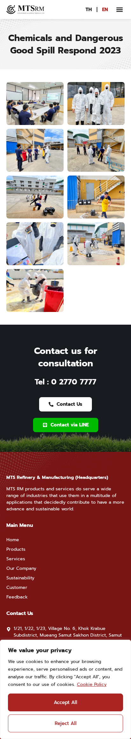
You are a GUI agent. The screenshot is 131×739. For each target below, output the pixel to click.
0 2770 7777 (73, 382)
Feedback (17, 597)
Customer (16, 587)
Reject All (66, 723)
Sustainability (20, 578)
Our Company (21, 568)
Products (15, 549)
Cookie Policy (92, 684)
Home (12, 540)
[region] (65, 689)
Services (15, 559)
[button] (119, 9)
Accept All (65, 702)
